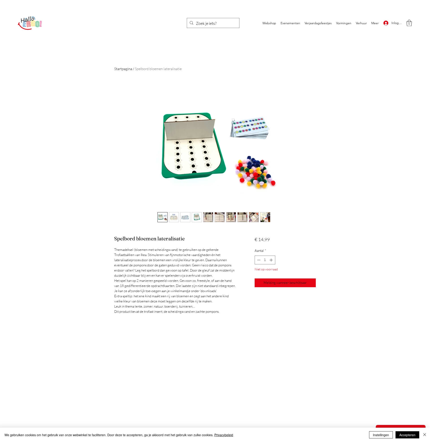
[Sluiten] (424, 434)
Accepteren (407, 435)
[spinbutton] (265, 260)
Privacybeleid (223, 435)
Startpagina (123, 69)
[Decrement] (258, 260)
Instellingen (381, 435)
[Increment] (272, 260)
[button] (409, 23)
